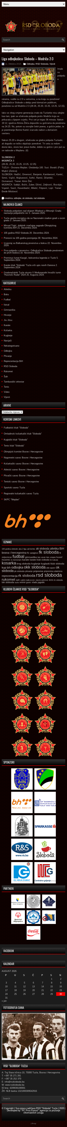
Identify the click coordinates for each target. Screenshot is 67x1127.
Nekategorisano (11, 345)
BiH (61, 548)
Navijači (8, 340)
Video (6, 392)
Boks (6, 294)
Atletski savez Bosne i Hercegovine (21, 469)
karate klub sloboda (39, 559)
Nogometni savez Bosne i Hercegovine (23, 457)
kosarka (9, 563)
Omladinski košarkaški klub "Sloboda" (23, 433)
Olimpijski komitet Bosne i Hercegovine (23, 451)
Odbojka (31, 64)
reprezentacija (10, 575)
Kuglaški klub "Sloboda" (16, 439)
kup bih (6, 567)
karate (25, 559)
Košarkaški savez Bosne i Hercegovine (23, 463)
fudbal (18, 556)
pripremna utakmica (53, 571)
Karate (7, 325)
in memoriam (16, 560)
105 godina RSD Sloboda (16, 233)
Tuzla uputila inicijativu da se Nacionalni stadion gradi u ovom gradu (34, 219)
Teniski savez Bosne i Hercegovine (21, 481)
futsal (6, 304)
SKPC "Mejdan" (12, 499)
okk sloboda (35, 567)
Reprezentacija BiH (13, 361)
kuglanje (35, 563)
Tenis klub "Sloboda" (14, 445)
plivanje (29, 571)
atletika (54, 548)
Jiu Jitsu (8, 320)
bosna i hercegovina (14, 552)
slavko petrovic (42, 580)
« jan (4, 1001)
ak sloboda (42, 548)
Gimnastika (9, 310)
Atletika (7, 289)
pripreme (38, 571)
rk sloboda (26, 576)
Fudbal (7, 299)
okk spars (50, 568)
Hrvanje (7, 315)
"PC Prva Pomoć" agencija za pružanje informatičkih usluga (40, 1111)
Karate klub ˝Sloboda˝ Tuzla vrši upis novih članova (29, 265)
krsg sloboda (24, 563)
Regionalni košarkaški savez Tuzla (21, 493)
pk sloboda (19, 571)
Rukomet (8, 371)
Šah (6, 376)
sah (18, 580)
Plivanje (8, 356)
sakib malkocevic (27, 580)
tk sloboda (58, 580)
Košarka (8, 330)
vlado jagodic (38, 582)
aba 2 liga (22, 549)
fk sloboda (49, 552)
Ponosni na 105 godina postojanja (20, 238)
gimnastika (31, 557)
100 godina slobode (10, 549)
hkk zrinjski (51, 557)
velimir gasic (25, 582)
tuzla (17, 582)
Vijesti (52, 64)
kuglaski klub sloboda (52, 563)
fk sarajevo (32, 553)
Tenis (6, 387)
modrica (9, 198)
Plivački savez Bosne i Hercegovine (22, 475)
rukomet (8, 579)
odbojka (17, 198)
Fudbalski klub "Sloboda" (16, 427)
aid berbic (31, 549)
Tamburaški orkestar (14, 381)
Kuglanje (8, 335)
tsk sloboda (8, 582)
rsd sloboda (39, 198)
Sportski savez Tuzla (14, 487)
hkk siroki (41, 557)
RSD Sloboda (42, 64)
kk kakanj (54, 560)
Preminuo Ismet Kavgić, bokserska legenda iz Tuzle (30, 258)
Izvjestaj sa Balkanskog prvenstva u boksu (25, 243)
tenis (51, 580)
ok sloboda (27, 198)
